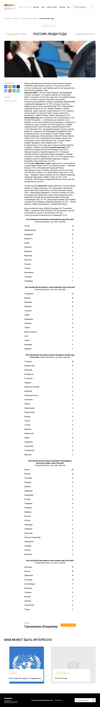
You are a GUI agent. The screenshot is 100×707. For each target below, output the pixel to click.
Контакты (58, 700)
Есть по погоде (61, 678)
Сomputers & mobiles (48, 25)
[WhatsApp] (14, 90)
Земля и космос (52, 7)
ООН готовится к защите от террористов (25, 678)
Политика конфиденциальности (42, 700)
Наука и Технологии (62, 673)
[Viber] (10, 90)
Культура (36, 7)
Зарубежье (13, 673)
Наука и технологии (25, 7)
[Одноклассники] (10, 86)
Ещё (68, 7)
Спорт (43, 7)
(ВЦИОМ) (28, 86)
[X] (18, 86)
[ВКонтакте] (5, 86)
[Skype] (18, 90)
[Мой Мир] (14, 86)
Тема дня (62, 7)
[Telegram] (5, 90)
